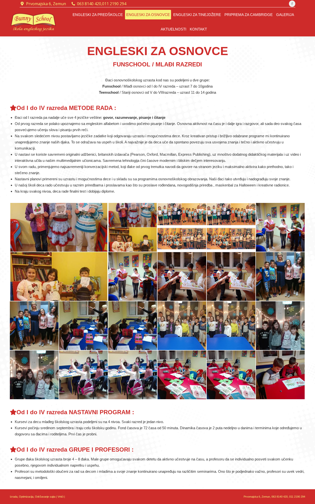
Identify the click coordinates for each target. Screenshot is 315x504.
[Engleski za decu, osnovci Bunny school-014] (231, 326)
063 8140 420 (89, 3)
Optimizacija (26, 496)
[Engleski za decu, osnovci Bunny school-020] (231, 375)
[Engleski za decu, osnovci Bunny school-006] (133, 276)
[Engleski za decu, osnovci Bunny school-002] (133, 227)
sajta (52, 496)
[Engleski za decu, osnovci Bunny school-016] (34, 375)
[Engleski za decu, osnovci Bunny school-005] (280, 227)
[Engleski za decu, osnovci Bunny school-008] (231, 276)
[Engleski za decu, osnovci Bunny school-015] (280, 326)
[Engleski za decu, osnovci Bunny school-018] (133, 375)
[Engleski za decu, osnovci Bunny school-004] (231, 227)
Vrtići (61, 496)
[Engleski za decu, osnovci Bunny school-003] (182, 227)
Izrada (13, 496)
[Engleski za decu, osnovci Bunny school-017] (83, 375)
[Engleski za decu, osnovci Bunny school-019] (182, 375)
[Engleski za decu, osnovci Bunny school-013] (182, 326)
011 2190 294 (114, 3)
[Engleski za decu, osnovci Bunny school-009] (280, 276)
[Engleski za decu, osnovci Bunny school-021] (280, 375)
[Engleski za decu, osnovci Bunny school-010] (34, 326)
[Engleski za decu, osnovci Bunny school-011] (83, 326)
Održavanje (42, 496)
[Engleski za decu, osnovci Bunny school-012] (133, 326)
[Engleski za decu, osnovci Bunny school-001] (59, 252)
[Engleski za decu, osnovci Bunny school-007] (182, 276)
